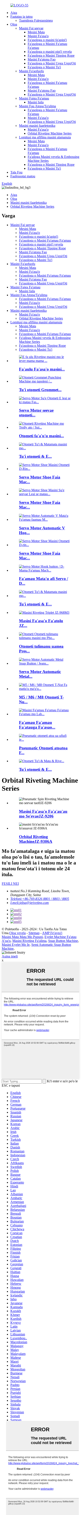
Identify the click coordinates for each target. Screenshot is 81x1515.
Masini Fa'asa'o (38, 36)
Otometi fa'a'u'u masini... (41, 436)
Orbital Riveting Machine (35, 839)
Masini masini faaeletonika (37, 125)
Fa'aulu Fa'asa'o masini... (42, 369)
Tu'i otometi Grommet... (40, 389)
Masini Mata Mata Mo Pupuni (22, 937)
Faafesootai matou (22, 176)
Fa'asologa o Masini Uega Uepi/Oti (52, 63)
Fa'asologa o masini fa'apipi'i (47, 40)
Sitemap (34, 933)
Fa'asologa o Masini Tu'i (44, 67)
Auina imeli (10, 956)
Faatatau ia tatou (21, 16)
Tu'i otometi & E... (35, 456)
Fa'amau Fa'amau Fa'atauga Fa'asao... (37, 724)
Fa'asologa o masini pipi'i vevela (50, 51)
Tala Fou (16, 172)
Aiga (13, 12)
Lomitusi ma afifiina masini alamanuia (45, 137)
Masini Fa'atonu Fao (42, 59)
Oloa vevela (17, 933)
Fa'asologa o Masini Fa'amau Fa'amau (45, 240)
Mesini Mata (36, 32)
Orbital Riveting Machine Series (49, 133)
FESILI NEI (10, 883)
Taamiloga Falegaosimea (36, 20)
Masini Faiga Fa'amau (34, 98)
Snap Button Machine (63, 941)
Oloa (13, 24)
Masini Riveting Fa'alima (29, 941)
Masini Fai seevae (31, 28)
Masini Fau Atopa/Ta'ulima (37, 106)
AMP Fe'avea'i (52, 933)
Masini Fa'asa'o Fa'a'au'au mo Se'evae (43, 813)
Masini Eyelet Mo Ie (16, 944)
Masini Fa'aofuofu (31, 71)
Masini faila (36, 102)
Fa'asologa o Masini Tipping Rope (51, 55)
